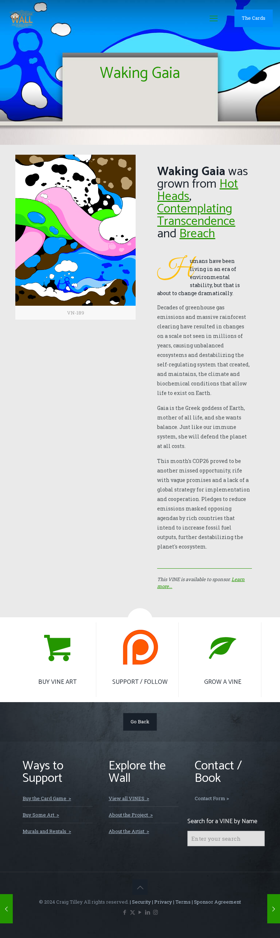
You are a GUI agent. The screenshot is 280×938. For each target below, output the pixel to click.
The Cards (253, 18)
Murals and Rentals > (47, 831)
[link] (75, 237)
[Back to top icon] (140, 887)
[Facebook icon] (125, 912)
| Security (140, 902)
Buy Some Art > (41, 814)
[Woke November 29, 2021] (273, 908)
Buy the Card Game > (47, 798)
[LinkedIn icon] (148, 912)
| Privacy (161, 902)
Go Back (140, 721)
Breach (197, 234)
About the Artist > (129, 831)
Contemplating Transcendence (196, 215)
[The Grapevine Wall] (21, 18)
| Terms (181, 902)
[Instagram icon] (155, 912)
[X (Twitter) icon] (132, 912)
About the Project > (131, 814)
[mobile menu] (213, 18)
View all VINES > (129, 798)
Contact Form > (212, 798)
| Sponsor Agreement (216, 902)
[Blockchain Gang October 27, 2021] (6, 908)
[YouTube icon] (140, 912)
